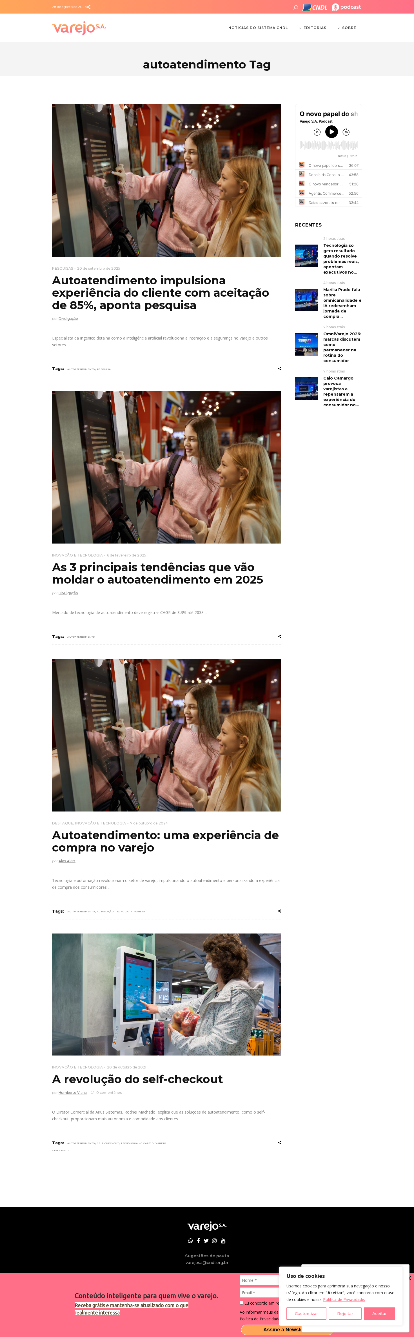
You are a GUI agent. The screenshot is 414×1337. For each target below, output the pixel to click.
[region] (341, 1296)
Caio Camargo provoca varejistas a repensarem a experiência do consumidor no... (341, 391)
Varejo (139, 911)
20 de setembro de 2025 (98, 268)
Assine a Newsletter (287, 1329)
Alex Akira (67, 861)
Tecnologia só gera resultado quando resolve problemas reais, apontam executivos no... (341, 259)
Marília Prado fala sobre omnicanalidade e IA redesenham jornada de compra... (342, 303)
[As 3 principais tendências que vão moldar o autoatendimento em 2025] (166, 467)
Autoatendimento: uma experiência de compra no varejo (165, 841)
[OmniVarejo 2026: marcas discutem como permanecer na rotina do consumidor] (306, 344)
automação (105, 911)
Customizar (306, 1313)
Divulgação (68, 318)
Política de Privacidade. (344, 1299)
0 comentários (108, 1092)
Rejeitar (345, 1313)
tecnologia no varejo (137, 1143)
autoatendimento (81, 369)
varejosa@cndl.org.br (207, 1262)
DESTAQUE (62, 823)
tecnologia (123, 911)
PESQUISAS (62, 268)
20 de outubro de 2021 (126, 1067)
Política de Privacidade (260, 1319)
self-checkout (108, 1143)
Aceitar (379, 1313)
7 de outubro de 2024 (149, 823)
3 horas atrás (334, 238)
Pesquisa (104, 369)
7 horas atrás (334, 327)
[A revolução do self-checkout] (166, 995)
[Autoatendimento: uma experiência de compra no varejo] (166, 735)
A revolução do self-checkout (137, 1079)
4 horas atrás (334, 283)
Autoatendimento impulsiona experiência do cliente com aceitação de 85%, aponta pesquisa (160, 292)
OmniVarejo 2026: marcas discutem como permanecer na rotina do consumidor (342, 347)
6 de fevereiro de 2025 (126, 555)
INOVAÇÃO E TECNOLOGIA (77, 555)
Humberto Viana (73, 1092)
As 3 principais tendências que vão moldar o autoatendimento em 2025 (157, 573)
